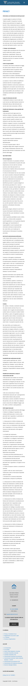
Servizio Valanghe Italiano (10, 665)
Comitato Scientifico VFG (10, 654)
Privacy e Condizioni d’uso (10, 634)
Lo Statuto (6, 637)
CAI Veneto (6, 649)
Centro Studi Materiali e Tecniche (12, 651)
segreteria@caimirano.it (12, 614)
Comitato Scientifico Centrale (11, 653)
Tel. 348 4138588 (14, 609)
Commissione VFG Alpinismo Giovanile (13, 663)
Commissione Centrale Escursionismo (13, 656)
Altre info (14, 624)
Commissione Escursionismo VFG (12, 661)
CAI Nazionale (7, 648)
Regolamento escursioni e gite (11, 635)
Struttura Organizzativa (9, 639)
